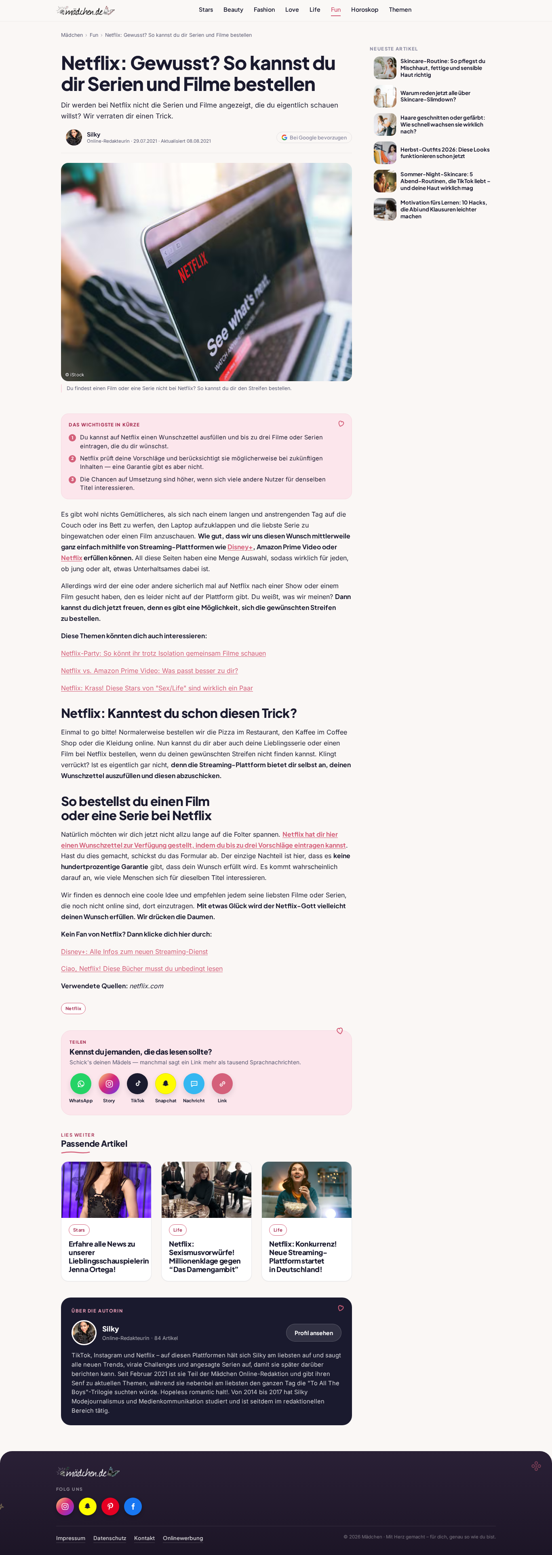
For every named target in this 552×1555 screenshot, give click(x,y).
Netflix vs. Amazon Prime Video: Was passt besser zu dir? (149, 671)
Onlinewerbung (183, 1537)
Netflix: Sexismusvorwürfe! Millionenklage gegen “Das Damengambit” (205, 1256)
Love (292, 9)
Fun (336, 9)
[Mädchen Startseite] (85, 10)
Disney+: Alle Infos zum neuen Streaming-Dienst (134, 951)
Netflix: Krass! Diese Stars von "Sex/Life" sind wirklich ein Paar (157, 688)
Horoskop (365, 9)
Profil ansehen (314, 1332)
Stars (206, 9)
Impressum (70, 1537)
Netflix (73, 1008)
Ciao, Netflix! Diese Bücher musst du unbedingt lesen (142, 968)
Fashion (264, 9)
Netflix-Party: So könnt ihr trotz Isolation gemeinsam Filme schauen (163, 653)
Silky (93, 134)
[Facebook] (133, 1506)
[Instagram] (65, 1506)
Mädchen (72, 35)
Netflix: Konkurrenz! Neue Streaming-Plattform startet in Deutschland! (303, 1256)
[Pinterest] (110, 1506)
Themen (400, 9)
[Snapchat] (88, 1506)
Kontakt (144, 1537)
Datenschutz (109, 1537)
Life (315, 9)
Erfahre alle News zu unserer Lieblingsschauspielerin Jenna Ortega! (109, 1256)
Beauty (233, 9)
